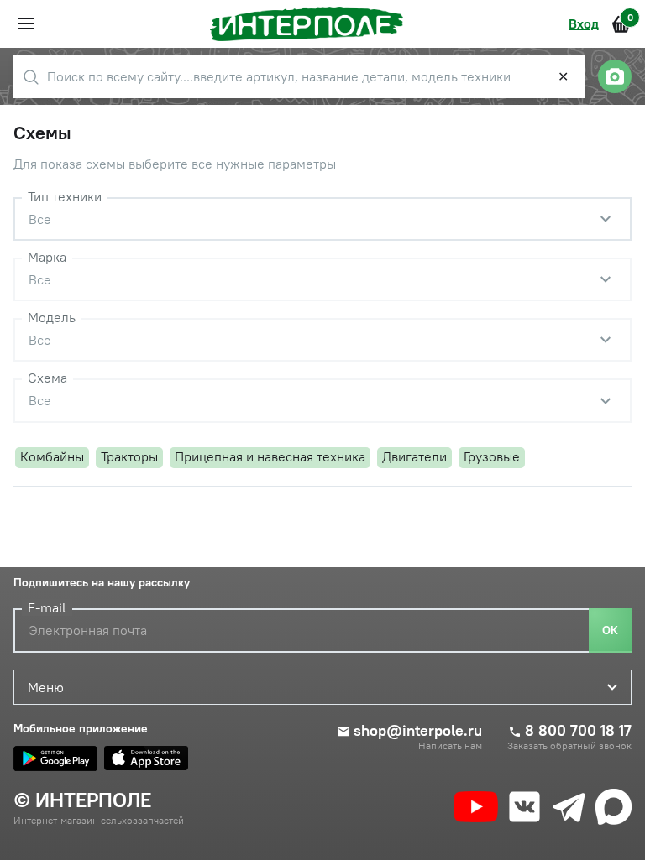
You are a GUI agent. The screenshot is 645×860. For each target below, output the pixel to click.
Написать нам (450, 746)
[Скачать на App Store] (146, 758)
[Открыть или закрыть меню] (26, 23)
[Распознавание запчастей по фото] (615, 76)
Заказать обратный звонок (569, 746)
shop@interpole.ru (418, 731)
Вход (584, 23)
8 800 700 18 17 (578, 731)
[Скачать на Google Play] (55, 758)
